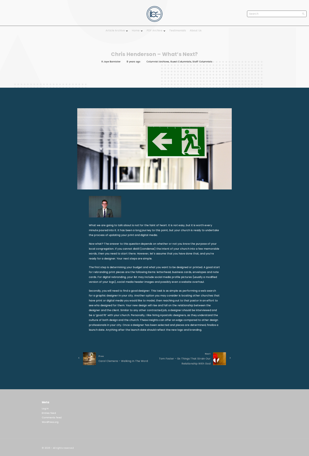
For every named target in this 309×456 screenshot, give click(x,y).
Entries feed (49, 413)
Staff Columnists (202, 61)
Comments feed (51, 417)
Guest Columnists (180, 61)
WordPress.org (50, 422)
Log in (45, 408)
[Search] (303, 14)
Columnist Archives (157, 61)
